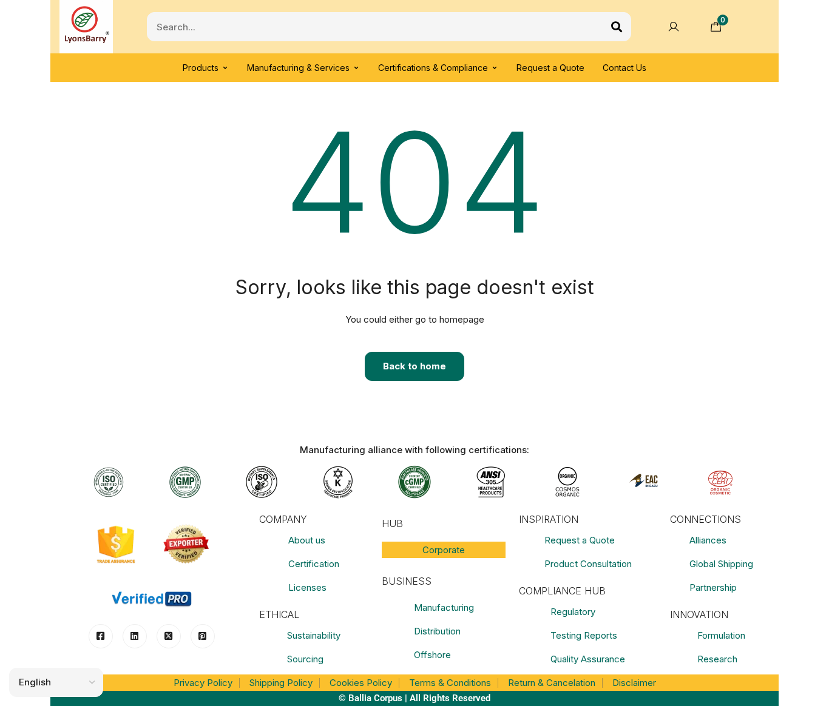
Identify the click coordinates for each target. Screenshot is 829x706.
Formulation (721, 635)
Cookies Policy (361, 682)
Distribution (437, 631)
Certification (313, 564)
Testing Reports (583, 635)
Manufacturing (444, 607)
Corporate (443, 550)
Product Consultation (588, 564)
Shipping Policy (281, 682)
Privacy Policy (203, 682)
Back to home (414, 366)
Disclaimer (634, 682)
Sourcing (305, 659)
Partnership (713, 587)
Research (717, 659)
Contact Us (624, 67)
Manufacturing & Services (298, 67)
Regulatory (572, 611)
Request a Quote (550, 67)
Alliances (707, 540)
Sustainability (313, 635)
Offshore (432, 655)
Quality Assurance (587, 659)
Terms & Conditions (450, 682)
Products (200, 67)
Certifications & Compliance (433, 67)
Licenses (307, 587)
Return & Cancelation (551, 682)
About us (306, 540)
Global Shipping (721, 564)
